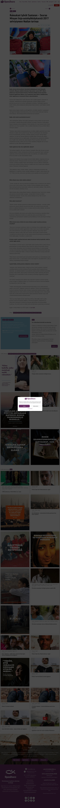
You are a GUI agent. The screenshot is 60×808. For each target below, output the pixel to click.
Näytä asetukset (35, 406)
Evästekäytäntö (30, 408)
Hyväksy (24, 406)
